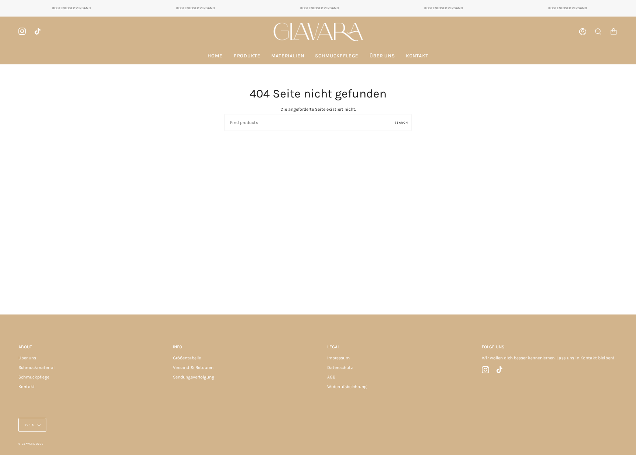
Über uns (27, 357)
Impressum (338, 357)
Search (401, 122)
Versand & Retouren (193, 367)
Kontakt (26, 386)
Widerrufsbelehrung (347, 386)
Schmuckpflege (33, 377)
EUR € (29, 424)
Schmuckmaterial (36, 367)
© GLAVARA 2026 (30, 443)
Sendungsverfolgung (193, 377)
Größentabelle (187, 357)
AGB (331, 377)
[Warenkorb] (613, 32)
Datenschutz (340, 367)
